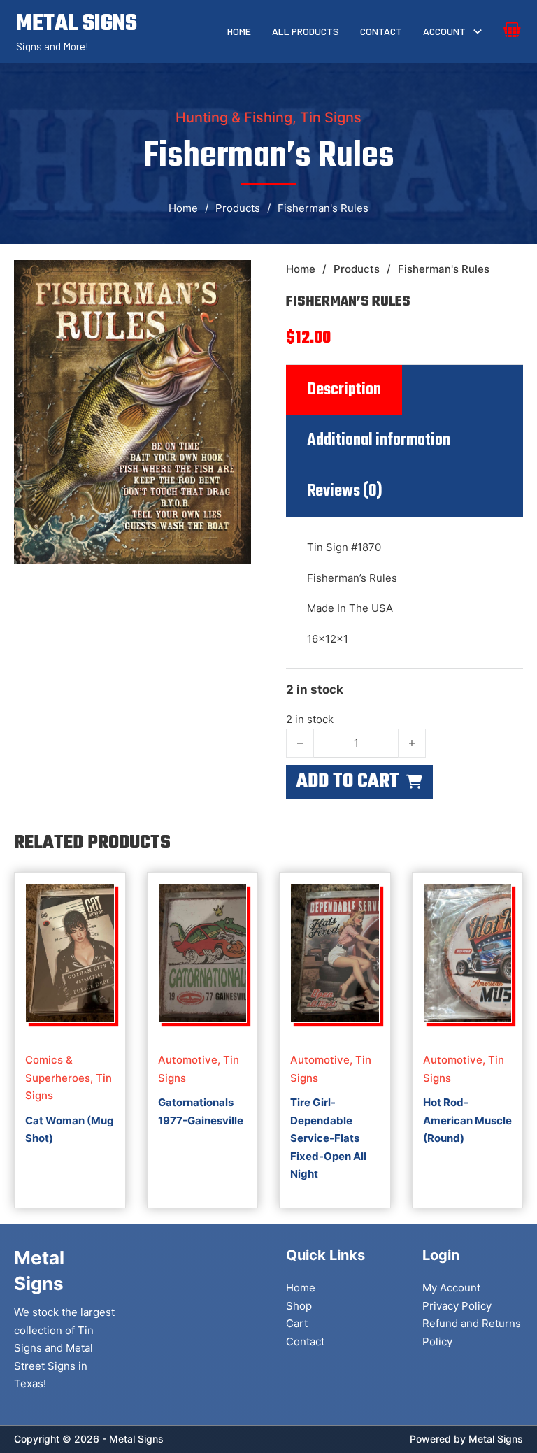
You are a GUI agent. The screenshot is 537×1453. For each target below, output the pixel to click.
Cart (297, 1323)
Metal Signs (495, 1439)
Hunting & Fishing (234, 117)
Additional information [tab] (378, 440)
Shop (299, 1305)
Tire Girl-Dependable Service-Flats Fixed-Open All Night (328, 1138)
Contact (381, 31)
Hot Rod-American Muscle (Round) (467, 1120)
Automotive (187, 1059)
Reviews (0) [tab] (344, 491)
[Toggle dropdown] (477, 31)
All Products (305, 31)
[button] (232, 279)
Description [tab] (344, 390)
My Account (451, 1287)
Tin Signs (330, 117)
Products (237, 208)
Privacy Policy (457, 1305)
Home (239, 31)
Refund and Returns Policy (471, 1332)
